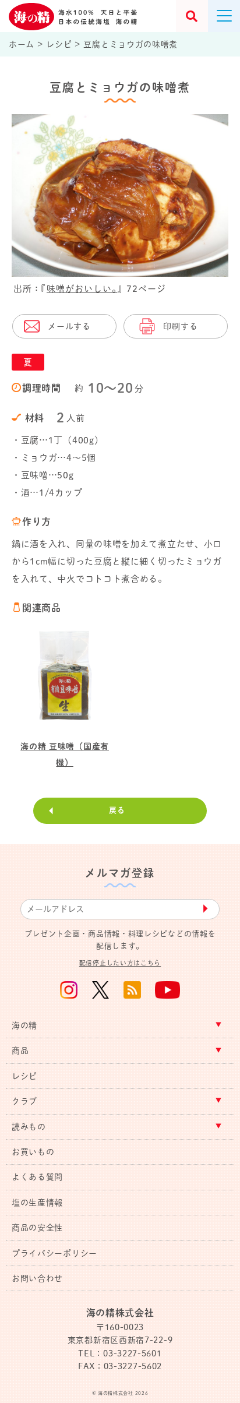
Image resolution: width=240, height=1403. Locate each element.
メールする (69, 326)
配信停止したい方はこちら (120, 963)
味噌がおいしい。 (82, 288)
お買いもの (33, 1152)
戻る (117, 810)
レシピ (24, 1076)
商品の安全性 (37, 1228)
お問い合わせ (37, 1278)
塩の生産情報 (37, 1202)
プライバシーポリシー (54, 1253)
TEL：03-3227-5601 (119, 1353)
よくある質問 (37, 1177)
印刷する (180, 326)
